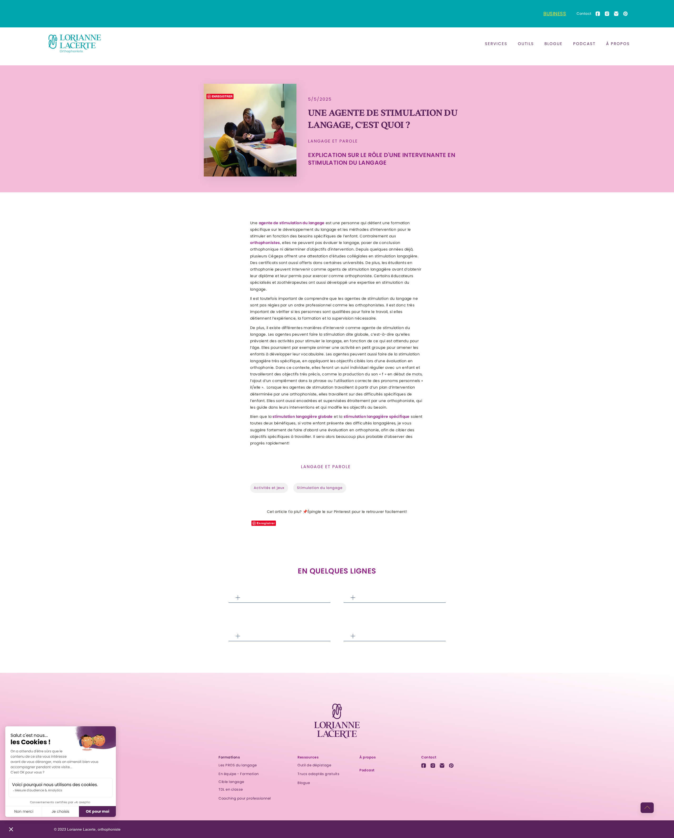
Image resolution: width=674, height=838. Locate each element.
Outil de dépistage (314, 765)
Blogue (304, 782)
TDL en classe (231, 789)
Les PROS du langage (238, 765)
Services (496, 43)
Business (554, 13)
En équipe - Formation (239, 773)
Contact (584, 13)
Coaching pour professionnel (245, 798)
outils (526, 43)
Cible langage (231, 781)
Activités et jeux (269, 487)
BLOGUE (553, 43)
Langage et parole (333, 141)
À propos (618, 43)
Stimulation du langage (320, 487)
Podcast (584, 43)
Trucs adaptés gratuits (318, 773)
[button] (496, 44)
